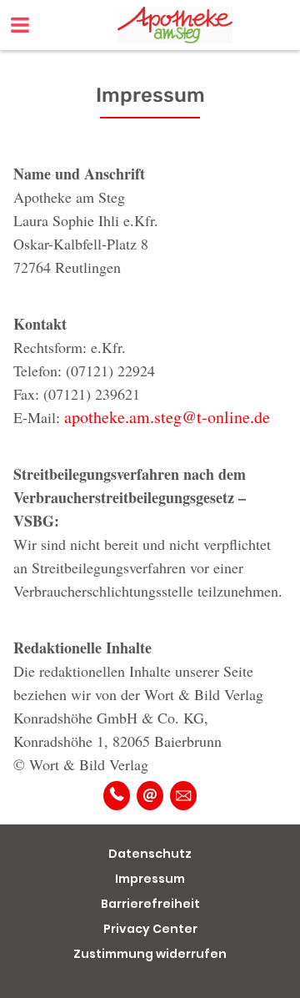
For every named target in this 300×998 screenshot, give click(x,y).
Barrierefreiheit (150, 903)
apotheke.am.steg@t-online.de (167, 417)
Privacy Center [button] (150, 928)
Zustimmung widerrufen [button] (150, 953)
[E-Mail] (150, 795)
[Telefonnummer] (116, 795)
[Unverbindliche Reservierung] (183, 795)
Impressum (150, 878)
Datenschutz (150, 853)
